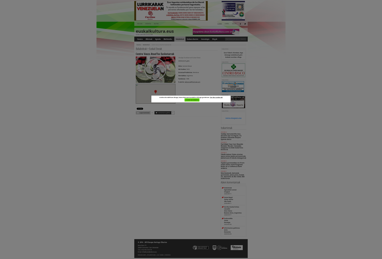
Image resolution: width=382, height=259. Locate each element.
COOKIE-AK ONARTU (192, 100)
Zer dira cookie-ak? (216, 97)
